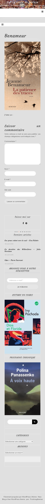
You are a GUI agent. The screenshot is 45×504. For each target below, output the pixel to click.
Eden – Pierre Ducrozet (14, 260)
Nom (6, 169)
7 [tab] (26, 231)
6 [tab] (24, 231)
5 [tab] (22, 231)
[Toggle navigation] (2, 24)
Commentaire (10, 141)
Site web (7, 190)
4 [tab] (20, 231)
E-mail (7, 179)
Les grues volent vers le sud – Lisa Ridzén (21, 240)
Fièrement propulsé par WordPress (17, 497)
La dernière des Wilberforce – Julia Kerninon (22, 250)
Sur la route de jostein (22, 2)
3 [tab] (18, 231)
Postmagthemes (36, 499)
